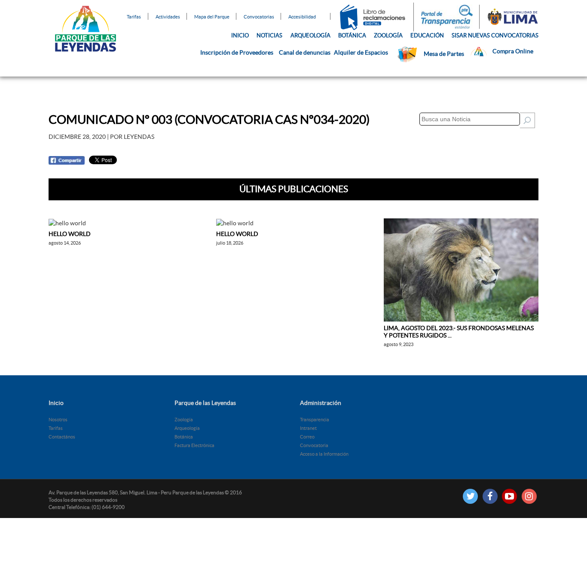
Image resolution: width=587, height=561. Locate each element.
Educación (427, 35)
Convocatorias (259, 16)
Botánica (352, 35)
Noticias (269, 35)
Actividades (168, 16)
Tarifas (134, 16)
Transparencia (314, 419)
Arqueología (310, 35)
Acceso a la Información (324, 454)
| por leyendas (101, 136)
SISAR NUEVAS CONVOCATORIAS (495, 35)
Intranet (308, 428)
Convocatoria (314, 445)
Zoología (388, 35)
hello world (70, 233)
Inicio (240, 35)
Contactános (62, 436)
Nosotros (58, 419)
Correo (307, 436)
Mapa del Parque (211, 16)
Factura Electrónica (194, 445)
